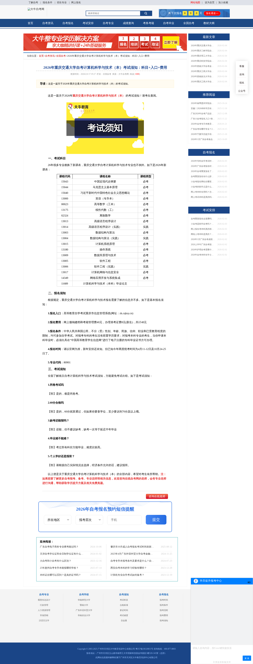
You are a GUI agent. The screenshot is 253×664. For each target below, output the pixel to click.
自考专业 (108, 23)
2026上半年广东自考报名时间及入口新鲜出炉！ (203, 244)
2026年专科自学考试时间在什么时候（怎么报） (203, 161)
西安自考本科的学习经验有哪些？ (128, 568)
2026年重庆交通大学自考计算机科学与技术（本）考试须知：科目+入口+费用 (203, 45)
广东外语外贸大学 (84, 610)
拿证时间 (124, 610)
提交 (156, 519)
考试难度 (124, 615)
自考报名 (67, 23)
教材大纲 (208, 23)
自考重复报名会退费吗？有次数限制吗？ (203, 218)
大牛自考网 (123, 74)
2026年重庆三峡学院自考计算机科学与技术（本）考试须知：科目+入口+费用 (203, 50)
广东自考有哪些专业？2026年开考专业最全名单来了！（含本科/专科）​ (203, 129)
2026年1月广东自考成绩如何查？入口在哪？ (203, 239)
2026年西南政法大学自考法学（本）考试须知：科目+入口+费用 (203, 76)
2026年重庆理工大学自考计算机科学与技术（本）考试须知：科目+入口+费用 (203, 56)
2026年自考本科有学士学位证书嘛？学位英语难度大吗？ (203, 255)
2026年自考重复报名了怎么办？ (203, 171)
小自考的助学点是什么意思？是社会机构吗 (203, 187)
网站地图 (195, 2)
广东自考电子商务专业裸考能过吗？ (59, 546)
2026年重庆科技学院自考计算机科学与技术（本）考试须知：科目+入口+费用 (203, 61)
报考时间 (164, 600)
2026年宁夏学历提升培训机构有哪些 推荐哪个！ (203, 134)
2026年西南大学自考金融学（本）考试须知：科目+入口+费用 (203, 66)
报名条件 (47, 2)
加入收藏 (223, 2)
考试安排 (88, 23)
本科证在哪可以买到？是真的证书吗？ (60, 575)
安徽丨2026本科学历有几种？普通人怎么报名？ (203, 108)
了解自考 (33, 2)
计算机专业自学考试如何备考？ (127, 575)
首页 (30, 23)
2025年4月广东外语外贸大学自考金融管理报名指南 (132, 554)
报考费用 (164, 615)
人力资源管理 (44, 610)
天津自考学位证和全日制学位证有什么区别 (62, 554)
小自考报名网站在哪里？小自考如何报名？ (203, 181)
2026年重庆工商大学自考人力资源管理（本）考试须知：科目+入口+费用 (203, 81)
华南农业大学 (84, 615)
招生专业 (62, 2)
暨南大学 (84, 605)
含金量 (124, 620)
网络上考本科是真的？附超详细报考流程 (203, 234)
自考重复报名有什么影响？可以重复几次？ (203, 176)
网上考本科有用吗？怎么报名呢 (203, 192)
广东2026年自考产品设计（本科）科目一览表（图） (203, 113)
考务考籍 (148, 23)
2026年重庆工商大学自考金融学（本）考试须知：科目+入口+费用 (203, 71)
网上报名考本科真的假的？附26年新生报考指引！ (203, 229)
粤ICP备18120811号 (144, 649)
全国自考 (188, 23)
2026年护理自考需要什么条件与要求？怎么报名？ (203, 249)
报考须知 (164, 620)
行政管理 (44, 605)
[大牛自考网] (36, 9)
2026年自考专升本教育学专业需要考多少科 (203, 124)
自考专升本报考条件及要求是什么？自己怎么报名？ (132, 561)
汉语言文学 (44, 620)
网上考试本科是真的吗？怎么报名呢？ (203, 197)
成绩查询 (128, 23)
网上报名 (76, 2)
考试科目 (124, 600)
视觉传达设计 (44, 600)
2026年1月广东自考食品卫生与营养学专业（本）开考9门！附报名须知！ (203, 139)
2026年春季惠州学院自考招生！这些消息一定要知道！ (203, 103)
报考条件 (164, 605)
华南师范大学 (84, 600)
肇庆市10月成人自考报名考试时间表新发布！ (132, 546)
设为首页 (209, 2)
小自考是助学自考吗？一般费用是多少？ (203, 224)
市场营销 (44, 615)
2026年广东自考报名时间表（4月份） (203, 166)
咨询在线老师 (157, 496)
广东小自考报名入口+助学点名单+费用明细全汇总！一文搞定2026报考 (203, 119)
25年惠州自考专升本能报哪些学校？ (59, 568)
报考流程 (164, 610)
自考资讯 (47, 23)
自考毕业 (168, 23)
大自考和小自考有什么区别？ (55, 561)
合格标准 (124, 605)
